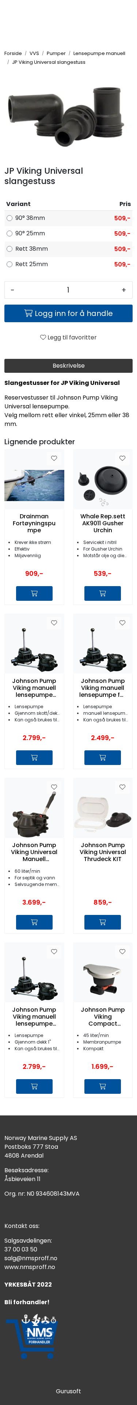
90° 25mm (30, 233)
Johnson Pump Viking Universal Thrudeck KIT (103, 852)
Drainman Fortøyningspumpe (34, 523)
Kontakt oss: (21, 1226)
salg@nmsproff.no (30, 1258)
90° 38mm (30, 218)
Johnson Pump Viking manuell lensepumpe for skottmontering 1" (102, 688)
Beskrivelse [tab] (69, 365)
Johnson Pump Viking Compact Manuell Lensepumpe (103, 1016)
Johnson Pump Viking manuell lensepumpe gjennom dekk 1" (34, 1016)
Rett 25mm (31, 264)
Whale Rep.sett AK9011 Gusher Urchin (102, 523)
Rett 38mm (31, 248)
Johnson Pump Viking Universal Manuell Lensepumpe (34, 852)
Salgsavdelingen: (28, 1240)
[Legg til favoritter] (54, 458)
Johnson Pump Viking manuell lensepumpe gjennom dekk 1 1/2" (34, 688)
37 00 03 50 (20, 1249)
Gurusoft (68, 1391)
